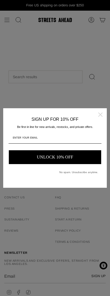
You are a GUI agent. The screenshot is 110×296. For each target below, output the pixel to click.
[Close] (100, 114)
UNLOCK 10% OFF (55, 157)
